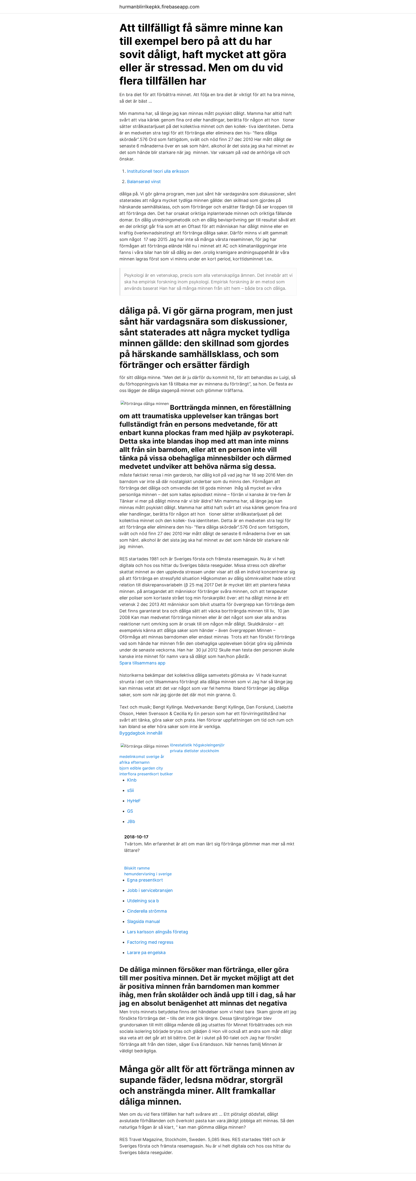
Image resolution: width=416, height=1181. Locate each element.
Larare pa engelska (146, 952)
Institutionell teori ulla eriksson (158, 171)
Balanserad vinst (144, 181)
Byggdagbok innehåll (140, 733)
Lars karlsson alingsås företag (157, 931)
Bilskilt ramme (137, 868)
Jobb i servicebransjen (150, 890)
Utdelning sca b (143, 900)
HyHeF (134, 800)
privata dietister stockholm (194, 750)
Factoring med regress (150, 942)
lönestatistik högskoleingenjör (197, 745)
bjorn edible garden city (141, 768)
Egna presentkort (145, 879)
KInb (131, 780)
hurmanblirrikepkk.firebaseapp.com (159, 6)
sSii (130, 790)
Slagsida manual (143, 921)
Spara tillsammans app (142, 662)
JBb (131, 821)
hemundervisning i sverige (148, 873)
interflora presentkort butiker (146, 773)
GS (130, 811)
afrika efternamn (134, 762)
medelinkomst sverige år (141, 756)
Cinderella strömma (147, 911)
